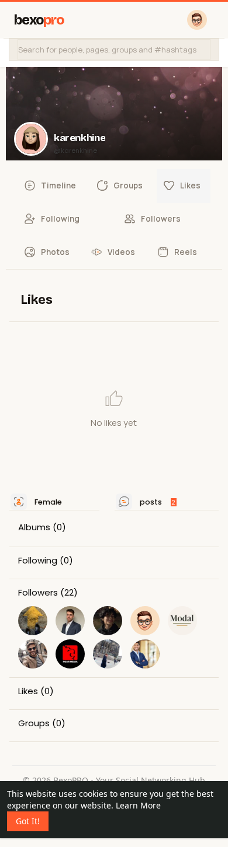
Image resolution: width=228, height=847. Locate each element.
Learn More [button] (138, 805)
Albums (34, 527)
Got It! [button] (28, 821)
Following (37, 560)
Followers (38, 592)
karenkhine (80, 138)
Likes (28, 691)
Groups (34, 723)
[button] (114, 49)
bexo (39, 20)
